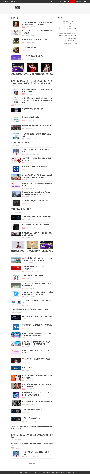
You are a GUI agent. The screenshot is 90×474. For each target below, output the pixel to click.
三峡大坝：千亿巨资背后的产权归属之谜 (37, 359)
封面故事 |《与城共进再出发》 (31, 117)
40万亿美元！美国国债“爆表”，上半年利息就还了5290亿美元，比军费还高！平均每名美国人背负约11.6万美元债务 (69, 28)
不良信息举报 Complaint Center (61, 472)
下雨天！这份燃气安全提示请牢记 (32, 275)
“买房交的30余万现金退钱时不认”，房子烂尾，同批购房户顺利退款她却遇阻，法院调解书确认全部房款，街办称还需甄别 (69, 35)
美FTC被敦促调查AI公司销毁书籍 (32, 56)
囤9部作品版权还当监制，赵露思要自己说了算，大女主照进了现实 (32, 251)
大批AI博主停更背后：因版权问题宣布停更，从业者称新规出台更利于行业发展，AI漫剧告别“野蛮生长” (37, 100)
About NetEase (30, 472)
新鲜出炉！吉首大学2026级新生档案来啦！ (35, 167)
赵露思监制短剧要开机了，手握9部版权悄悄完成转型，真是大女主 (32, 74)
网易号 (23, 26)
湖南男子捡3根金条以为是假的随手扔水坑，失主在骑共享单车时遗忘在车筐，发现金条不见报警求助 (69, 43)
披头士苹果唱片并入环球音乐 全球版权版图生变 (37, 401)
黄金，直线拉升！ (27, 367)
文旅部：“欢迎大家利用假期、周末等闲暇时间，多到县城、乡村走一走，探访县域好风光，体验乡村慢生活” (69, 31)
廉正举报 (69, 472)
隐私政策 (52, 472)
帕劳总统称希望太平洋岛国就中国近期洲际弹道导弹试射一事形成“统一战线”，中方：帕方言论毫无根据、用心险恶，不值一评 (69, 38)
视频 (23, 262)
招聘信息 (44, 472)
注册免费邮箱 (78, 1)
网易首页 (4, 1)
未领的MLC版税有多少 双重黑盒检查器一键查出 (37, 216)
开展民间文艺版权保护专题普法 (21, 209)
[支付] (65, 1)
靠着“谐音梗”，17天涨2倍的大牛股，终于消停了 (37, 325)
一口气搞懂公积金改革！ (30, 47)
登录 (72, 1)
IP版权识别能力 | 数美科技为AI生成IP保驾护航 (36, 125)
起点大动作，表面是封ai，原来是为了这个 (35, 201)
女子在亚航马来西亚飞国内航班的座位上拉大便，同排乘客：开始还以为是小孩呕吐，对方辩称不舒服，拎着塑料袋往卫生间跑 (69, 40)
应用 (8, 1)
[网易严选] (60, 1)
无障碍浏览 (13, 1)
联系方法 (39, 472)
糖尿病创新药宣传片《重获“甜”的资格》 (34, 39)
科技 (13, 448)
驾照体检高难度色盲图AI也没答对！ (33, 109)
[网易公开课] (55, 1)
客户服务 (48, 472)
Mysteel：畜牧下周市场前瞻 (20, 142)
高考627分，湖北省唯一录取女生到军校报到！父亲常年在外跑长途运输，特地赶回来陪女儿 (69, 21)
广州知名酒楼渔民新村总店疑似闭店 (66, 26)
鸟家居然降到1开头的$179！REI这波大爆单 (35, 224)
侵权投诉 (73, 472)
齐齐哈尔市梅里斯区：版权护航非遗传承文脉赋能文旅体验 (29, 309)
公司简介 (35, 472)
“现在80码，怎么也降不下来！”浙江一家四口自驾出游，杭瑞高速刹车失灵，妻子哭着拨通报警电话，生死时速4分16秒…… (69, 33)
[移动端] (51, 1)
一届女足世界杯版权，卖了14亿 (32, 409)
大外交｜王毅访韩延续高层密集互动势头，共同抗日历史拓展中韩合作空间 (69, 23)
